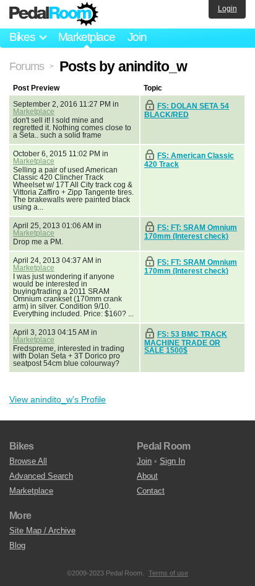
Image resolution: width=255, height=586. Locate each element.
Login (227, 8)
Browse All (28, 461)
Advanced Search (41, 476)
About (147, 476)
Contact (151, 490)
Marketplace (86, 36)
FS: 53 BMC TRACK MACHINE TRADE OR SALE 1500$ (185, 342)
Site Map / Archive (42, 530)
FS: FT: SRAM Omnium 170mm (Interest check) (190, 232)
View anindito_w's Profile (57, 399)
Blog (17, 545)
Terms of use (168, 573)
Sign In (172, 461)
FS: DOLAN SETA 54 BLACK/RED (186, 110)
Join (137, 36)
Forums (26, 66)
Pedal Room (53, 14)
